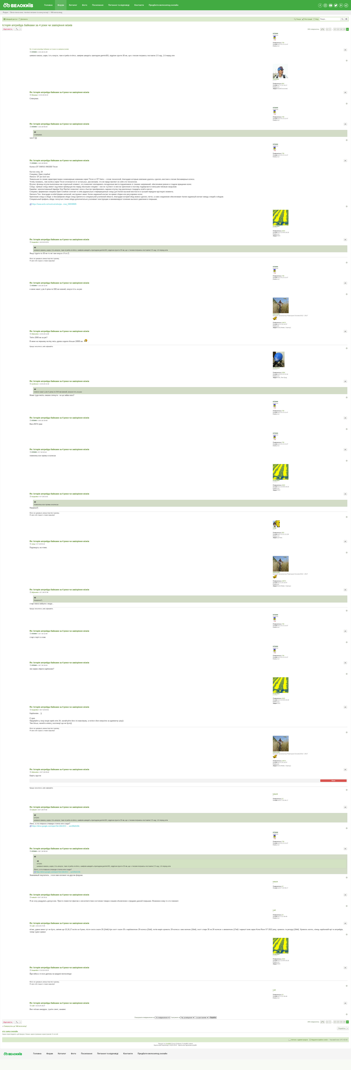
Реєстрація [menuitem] (308, 19)
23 (282, 915)
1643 (283, 231)
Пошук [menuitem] (298, 19)
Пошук (342, 19)
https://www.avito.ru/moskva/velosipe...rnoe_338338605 (54, 204)
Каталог (73, 5)
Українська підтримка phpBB (187, 1045)
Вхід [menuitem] (316, 19)
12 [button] (335, 29)
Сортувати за (175, 1017)
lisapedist (276, 226)
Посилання (97, 5)
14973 (284, 322)
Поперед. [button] (327, 29)
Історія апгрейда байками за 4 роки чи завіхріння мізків (37, 25)
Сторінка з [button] (322, 29)
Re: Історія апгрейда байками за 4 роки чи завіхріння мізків (49, 49)
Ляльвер (276, 79)
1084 (283, 372)
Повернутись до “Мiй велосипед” (15, 1026)
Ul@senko (276, 314)
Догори (346, 60)
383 (283, 532)
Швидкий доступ (11, 19)
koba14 (275, 794)
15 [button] (344, 29)
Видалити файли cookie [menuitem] (319, 1040)
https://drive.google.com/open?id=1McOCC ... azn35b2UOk (55, 826)
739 (283, 42)
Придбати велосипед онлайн (163, 5)
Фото (84, 5)
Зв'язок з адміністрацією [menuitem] (299, 1040)
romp (274, 528)
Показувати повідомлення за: (145, 1017)
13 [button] (338, 29)
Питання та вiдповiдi (118, 5)
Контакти (139, 5)
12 (282, 798)
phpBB (168, 1043)
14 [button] (341, 29)
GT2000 (275, 33)
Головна (48, 5)
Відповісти (7, 29)
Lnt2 (274, 910)
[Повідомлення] (30, 52)
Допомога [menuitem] (24, 19)
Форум (60, 5)
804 (283, 83)
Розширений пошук (346, 19)
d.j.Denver (276, 368)
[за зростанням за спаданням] (202, 1017)
